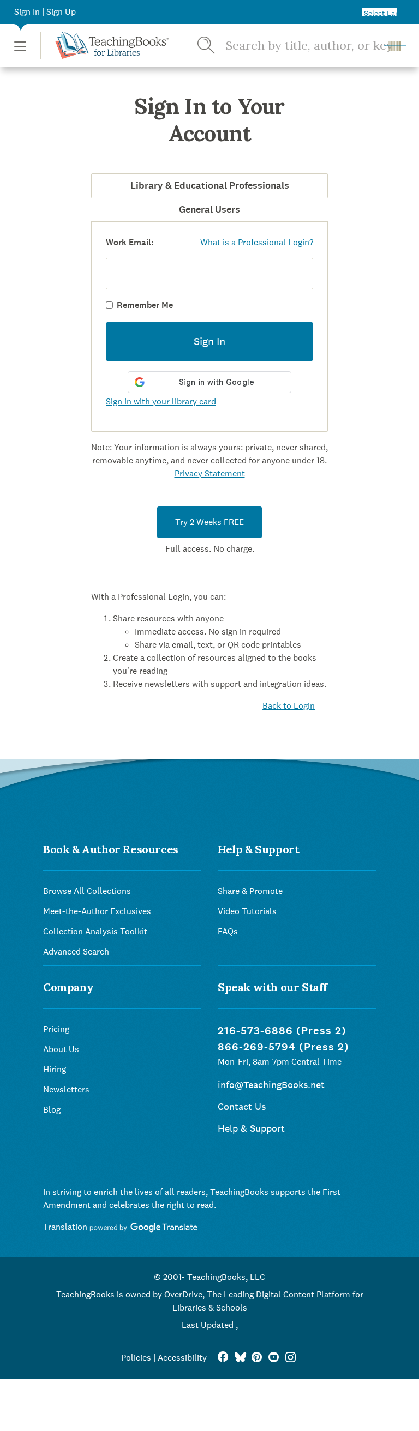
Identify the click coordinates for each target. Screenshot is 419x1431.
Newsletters (66, 1089)
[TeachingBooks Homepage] (104, 45)
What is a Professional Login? (256, 242)
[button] (20, 45)
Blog (52, 1109)
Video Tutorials (247, 911)
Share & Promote (250, 891)
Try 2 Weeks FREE (209, 522)
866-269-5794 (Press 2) (283, 1047)
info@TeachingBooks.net (271, 1084)
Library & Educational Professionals (209, 185)
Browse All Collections (87, 891)
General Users (209, 209)
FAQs (228, 931)
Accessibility (182, 1357)
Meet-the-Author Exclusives (97, 911)
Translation (66, 1227)
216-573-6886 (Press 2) (282, 1030)
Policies (136, 1357)
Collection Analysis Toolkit (95, 931)
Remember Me (145, 305)
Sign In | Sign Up (45, 11)
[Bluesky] (239, 1357)
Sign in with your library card (161, 401)
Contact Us (242, 1106)
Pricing (56, 1029)
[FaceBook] (223, 1357)
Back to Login (288, 705)
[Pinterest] (256, 1357)
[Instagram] (290, 1357)
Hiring (54, 1069)
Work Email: (130, 242)
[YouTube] (273, 1357)
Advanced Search (76, 951)
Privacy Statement (210, 473)
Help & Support (251, 1128)
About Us (61, 1049)
